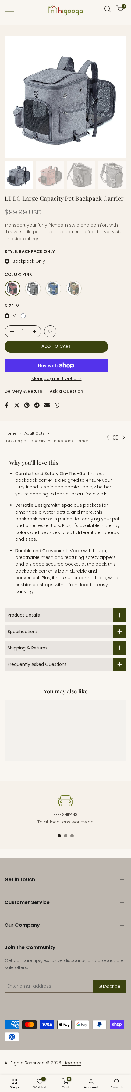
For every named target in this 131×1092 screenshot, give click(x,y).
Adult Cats (34, 433)
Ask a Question (66, 391)
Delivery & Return (23, 391)
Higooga (71, 1063)
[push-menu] (9, 9)
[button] (50, 331)
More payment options (56, 378)
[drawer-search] (107, 9)
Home (11, 433)
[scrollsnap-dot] (59, 835)
